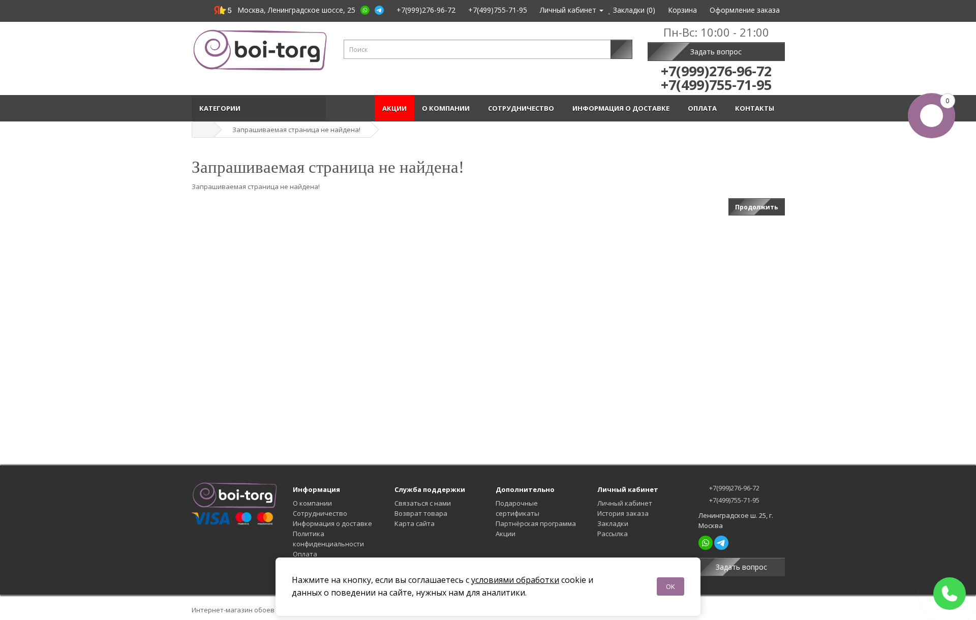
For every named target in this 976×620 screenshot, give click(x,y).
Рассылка (612, 533)
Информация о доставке (622, 108)
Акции (394, 108)
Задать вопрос (716, 51)
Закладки (612, 523)
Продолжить (756, 207)
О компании (447, 108)
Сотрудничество (522, 108)
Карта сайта (414, 523)
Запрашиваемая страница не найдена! (296, 129)
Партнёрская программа (536, 523)
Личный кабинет (624, 503)
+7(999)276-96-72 (733, 487)
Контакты (756, 108)
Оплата (704, 108)
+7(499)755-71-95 (733, 500)
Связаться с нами (422, 503)
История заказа (623, 513)
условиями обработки (515, 579)
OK (670, 586)
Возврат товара (420, 513)
